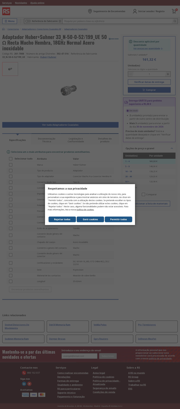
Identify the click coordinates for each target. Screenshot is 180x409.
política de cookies (85, 209)
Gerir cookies (90, 219)
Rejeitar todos (62, 219)
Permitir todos (118, 219)
